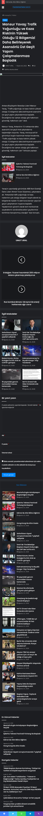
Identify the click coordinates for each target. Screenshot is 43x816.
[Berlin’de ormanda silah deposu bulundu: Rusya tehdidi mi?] (8, 644)
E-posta (5, 444)
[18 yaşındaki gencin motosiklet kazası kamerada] (11, 374)
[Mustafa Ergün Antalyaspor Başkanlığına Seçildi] (8, 495)
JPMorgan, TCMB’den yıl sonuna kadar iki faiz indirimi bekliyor (27, 621)
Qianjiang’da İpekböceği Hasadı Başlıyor (27, 599)
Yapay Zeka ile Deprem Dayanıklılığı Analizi (26, 685)
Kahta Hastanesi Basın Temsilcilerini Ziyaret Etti (27, 674)
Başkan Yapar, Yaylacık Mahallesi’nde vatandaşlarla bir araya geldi (27, 698)
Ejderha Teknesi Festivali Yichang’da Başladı (27, 504)
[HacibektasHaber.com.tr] (21, 7)
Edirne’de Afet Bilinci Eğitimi (16, 2)
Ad (3, 435)
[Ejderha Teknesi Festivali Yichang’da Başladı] (8, 166)
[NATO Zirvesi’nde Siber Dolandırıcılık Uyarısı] (31, 374)
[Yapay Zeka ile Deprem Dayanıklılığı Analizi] (8, 687)
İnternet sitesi (7, 453)
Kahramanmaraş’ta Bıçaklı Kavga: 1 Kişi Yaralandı (30, 360)
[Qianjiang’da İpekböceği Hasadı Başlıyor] (8, 601)
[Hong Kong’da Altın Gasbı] (8, 526)
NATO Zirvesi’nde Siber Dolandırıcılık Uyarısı (30, 384)
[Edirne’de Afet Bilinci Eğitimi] (8, 177)
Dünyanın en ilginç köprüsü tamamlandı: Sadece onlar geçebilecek (28, 632)
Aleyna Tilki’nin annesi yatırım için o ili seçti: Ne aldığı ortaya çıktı (27, 654)
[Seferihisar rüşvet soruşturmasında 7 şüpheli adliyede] (11, 325)
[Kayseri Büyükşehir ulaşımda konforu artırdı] (8, 666)
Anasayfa (7, 15)
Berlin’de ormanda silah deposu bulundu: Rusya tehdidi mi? (27, 643)
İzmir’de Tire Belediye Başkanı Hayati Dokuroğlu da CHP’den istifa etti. (31, 335)
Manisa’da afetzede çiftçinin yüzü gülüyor (26, 589)
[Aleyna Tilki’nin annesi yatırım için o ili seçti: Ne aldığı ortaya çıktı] (8, 655)
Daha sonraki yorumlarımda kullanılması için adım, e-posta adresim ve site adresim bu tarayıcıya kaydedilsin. (21, 464)
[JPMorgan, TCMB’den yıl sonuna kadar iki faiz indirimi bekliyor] (8, 622)
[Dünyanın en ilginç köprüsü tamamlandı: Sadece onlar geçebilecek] (8, 633)
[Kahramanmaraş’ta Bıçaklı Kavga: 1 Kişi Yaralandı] (31, 350)
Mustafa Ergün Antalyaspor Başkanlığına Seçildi (28, 493)
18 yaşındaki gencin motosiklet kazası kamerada (10, 384)
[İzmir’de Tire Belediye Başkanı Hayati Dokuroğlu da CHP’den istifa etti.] (31, 325)
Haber (14, 15)
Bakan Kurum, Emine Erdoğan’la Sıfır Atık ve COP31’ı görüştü (11, 360)
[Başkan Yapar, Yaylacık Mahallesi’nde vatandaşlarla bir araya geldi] (8, 697)
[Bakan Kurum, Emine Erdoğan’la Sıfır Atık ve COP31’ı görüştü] (11, 350)
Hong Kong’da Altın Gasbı (27, 523)
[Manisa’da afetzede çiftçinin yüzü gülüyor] (8, 591)
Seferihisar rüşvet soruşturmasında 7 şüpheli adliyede (10, 334)
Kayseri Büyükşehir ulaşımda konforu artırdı (29, 664)
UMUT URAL (9, 66)
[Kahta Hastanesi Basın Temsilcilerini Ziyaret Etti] (8, 676)
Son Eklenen (21, 485)
